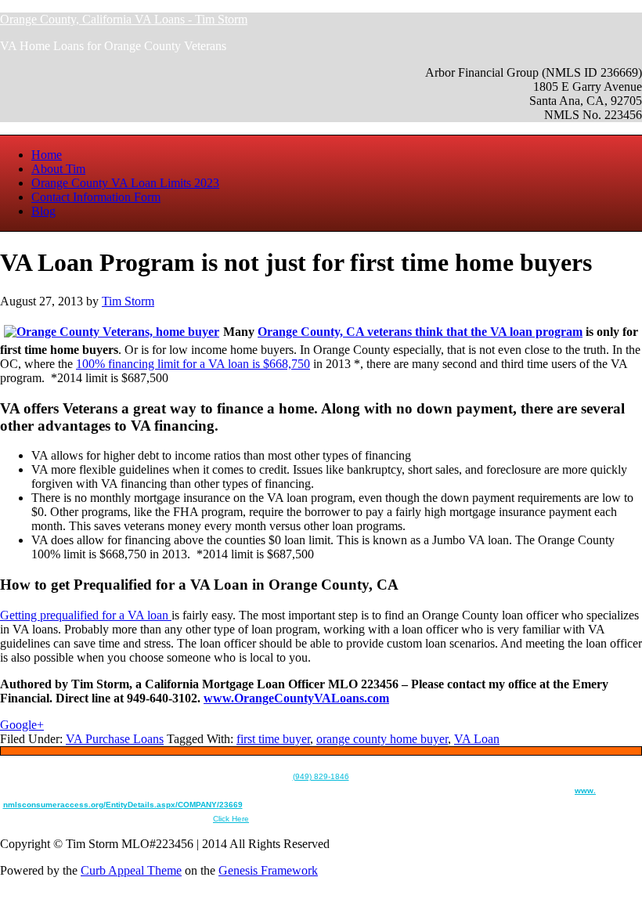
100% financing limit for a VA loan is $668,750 (193, 363)
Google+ (22, 724)
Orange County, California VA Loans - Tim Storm (123, 19)
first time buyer (273, 738)
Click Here (231, 818)
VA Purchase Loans (115, 738)
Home (46, 154)
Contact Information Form (95, 197)
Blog (43, 211)
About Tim (58, 168)
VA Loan (477, 738)
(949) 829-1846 (321, 776)
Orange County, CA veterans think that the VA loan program (420, 331)
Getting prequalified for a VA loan (85, 615)
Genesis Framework (268, 870)
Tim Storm (128, 301)
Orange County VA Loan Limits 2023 (125, 182)
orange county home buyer (382, 738)
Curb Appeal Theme (131, 870)
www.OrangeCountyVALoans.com (296, 698)
